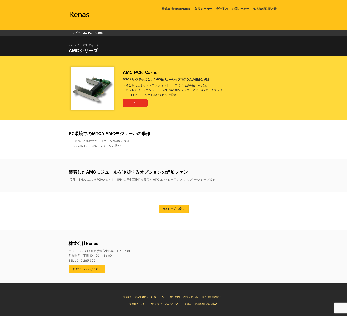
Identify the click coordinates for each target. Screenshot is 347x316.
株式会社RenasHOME (176, 8)
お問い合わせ (240, 8)
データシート (135, 103)
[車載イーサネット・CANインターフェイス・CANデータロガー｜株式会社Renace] (79, 12)
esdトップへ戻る (173, 208)
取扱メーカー (203, 8)
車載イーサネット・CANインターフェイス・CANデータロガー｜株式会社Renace (172, 303)
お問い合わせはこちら (86, 269)
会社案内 (222, 8)
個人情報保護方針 (265, 8)
